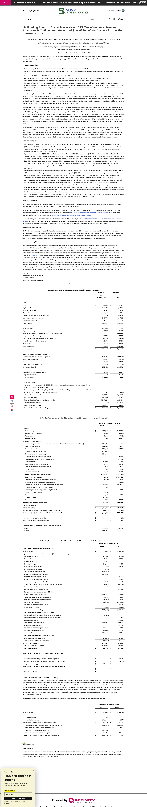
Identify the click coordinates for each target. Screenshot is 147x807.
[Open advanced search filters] (114, 19)
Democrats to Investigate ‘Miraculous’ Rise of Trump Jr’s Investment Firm (71, 3)
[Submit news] (12, 397)
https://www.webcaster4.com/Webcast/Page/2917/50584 (89, 212)
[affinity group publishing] (12, 405)
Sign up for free (18, 798)
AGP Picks (5, 3)
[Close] (33, 770)
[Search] (110, 19)
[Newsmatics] (12, 410)
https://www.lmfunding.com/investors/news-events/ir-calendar (72, 215)
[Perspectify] (12, 401)
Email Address (10, 791)
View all (143, 2)
